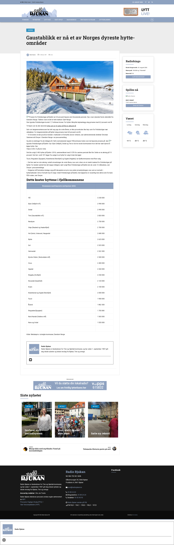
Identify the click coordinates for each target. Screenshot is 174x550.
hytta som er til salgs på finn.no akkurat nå (61, 126)
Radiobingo (71, 20)
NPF (23, 499)
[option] (69, 87)
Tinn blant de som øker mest (69, 431)
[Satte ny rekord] (103, 420)
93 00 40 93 (79, 498)
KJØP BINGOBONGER (138, 77)
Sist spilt (59, 20)
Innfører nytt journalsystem (33, 431)
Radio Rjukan (33, 54)
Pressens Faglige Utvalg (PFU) (31, 502)
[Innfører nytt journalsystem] (37, 420)
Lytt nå (47, 20)
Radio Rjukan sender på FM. (77, 502)
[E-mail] (30, 360)
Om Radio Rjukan (87, 20)
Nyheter (36, 20)
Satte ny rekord (100, 433)
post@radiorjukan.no (75, 487)
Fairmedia (135, 515)
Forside (25, 20)
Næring (30, 30)
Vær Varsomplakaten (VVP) (29, 505)
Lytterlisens (104, 20)
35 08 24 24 (82, 495)
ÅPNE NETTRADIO (138, 105)
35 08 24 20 (71, 492)
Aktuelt (29, 406)
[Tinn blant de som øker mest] (70, 420)
